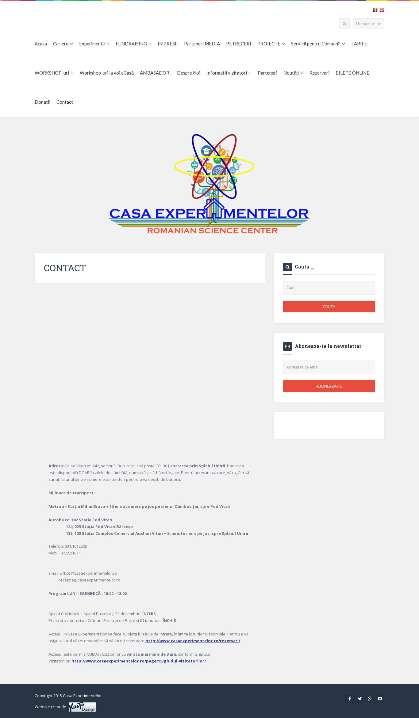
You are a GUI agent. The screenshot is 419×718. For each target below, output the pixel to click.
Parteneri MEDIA (202, 43)
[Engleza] (381, 9)
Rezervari (319, 72)
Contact (64, 102)
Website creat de (52, 706)
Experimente (92, 43)
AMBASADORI (155, 72)
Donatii (42, 102)
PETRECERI (238, 43)
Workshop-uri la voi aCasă (107, 72)
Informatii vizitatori (226, 72)
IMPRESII (168, 43)
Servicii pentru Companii (315, 43)
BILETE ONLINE (352, 72)
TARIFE (359, 43)
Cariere (60, 43)
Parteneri (267, 72)
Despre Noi (188, 72)
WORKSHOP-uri (52, 72)
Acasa (41, 43)
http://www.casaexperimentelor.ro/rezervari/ (192, 640)
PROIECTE (268, 43)
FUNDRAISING (131, 43)
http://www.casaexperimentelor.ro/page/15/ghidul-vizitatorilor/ (138, 661)
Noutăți (291, 72)
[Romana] (375, 9)
